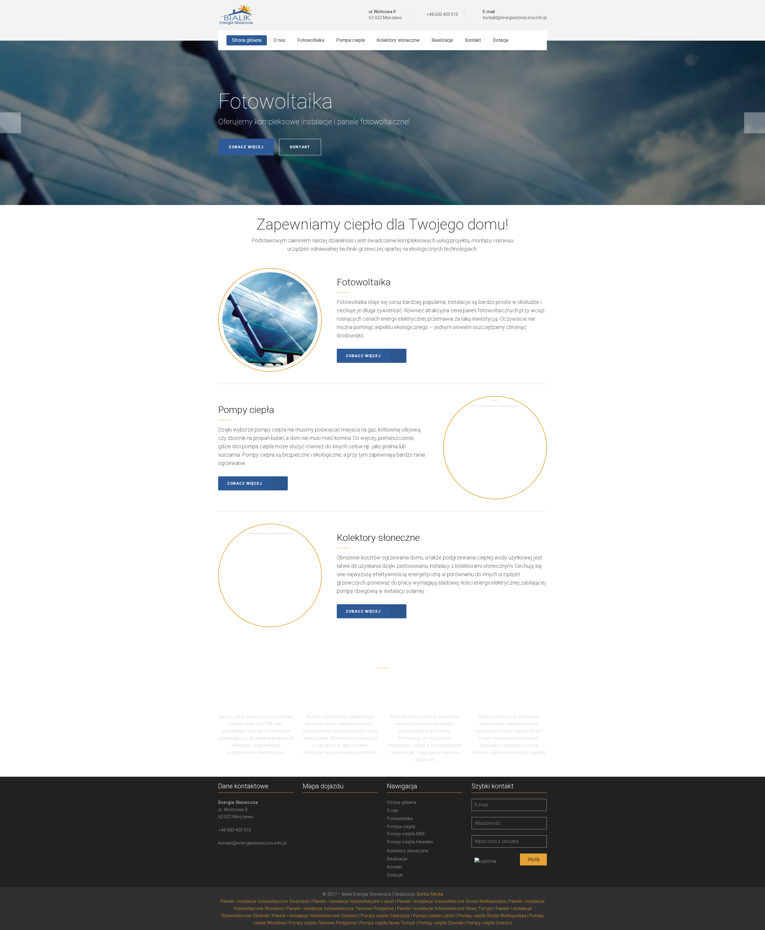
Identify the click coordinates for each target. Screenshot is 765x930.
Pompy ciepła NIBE (406, 833)
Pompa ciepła (401, 826)
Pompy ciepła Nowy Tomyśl (387, 923)
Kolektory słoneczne (408, 850)
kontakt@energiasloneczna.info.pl (515, 17)
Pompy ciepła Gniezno (489, 923)
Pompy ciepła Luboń (434, 915)
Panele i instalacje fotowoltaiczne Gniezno (314, 915)
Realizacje (397, 859)
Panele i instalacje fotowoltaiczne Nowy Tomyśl (444, 908)
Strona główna (401, 802)
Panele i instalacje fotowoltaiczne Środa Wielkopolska (451, 901)
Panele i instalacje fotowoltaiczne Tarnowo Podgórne (340, 908)
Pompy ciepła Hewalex (410, 842)
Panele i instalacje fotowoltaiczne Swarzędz (265, 901)
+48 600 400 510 (442, 14)
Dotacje (395, 875)
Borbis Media (430, 894)
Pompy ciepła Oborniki (440, 923)
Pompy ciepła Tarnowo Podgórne (322, 923)
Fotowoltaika (399, 818)
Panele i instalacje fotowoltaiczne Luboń (353, 901)
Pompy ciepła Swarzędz (385, 915)
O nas (392, 810)
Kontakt (394, 867)
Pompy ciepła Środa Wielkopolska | (494, 915)
